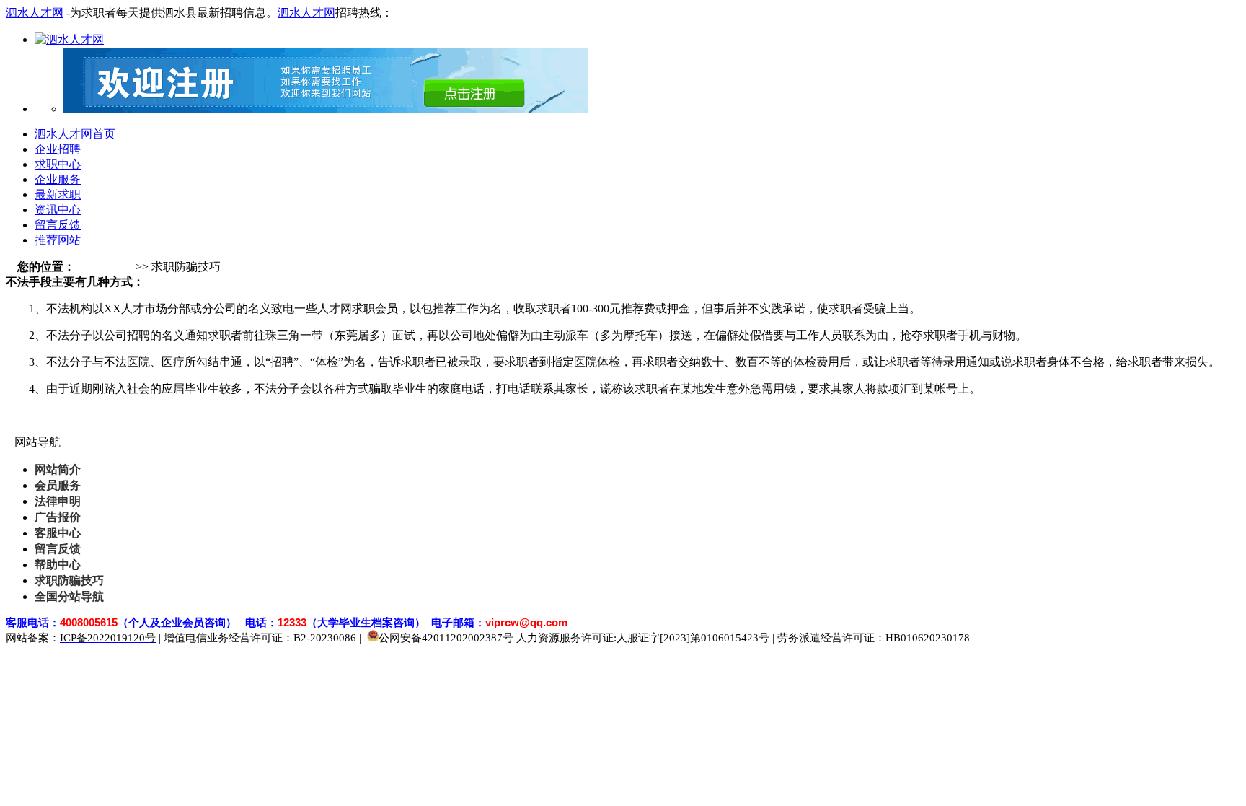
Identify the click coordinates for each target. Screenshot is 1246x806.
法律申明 (58, 501)
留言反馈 (58, 549)
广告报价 (58, 517)
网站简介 (58, 469)
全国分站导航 (69, 596)
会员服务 (58, 485)
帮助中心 (58, 564)
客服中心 (58, 533)
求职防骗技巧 (69, 580)
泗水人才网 (34, 12)
